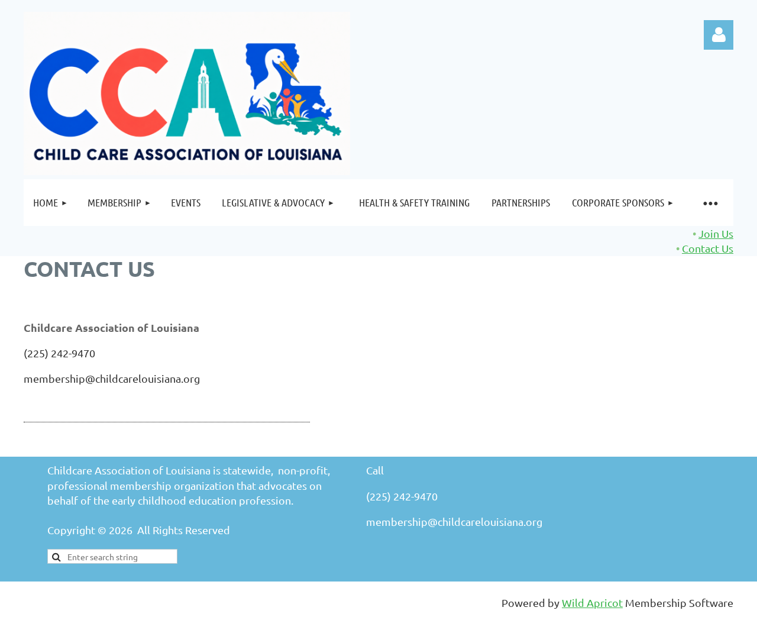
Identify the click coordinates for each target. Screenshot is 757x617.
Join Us (715, 233)
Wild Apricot (592, 602)
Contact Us (707, 248)
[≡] (709, 202)
